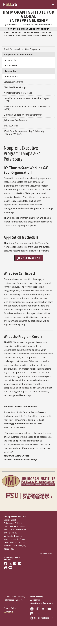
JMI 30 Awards (11, 125)
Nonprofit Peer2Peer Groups (18, 92)
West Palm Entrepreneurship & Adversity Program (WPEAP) (24, 132)
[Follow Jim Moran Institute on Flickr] (15, 580)
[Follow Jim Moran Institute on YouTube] (15, 576)
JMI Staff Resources (46, 553)
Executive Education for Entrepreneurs (23, 114)
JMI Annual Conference (15, 120)
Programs (16, 33)
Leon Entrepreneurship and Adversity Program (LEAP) (27, 100)
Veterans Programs (13, 81)
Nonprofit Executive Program (38, 33)
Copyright (8, 611)
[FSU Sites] (53, 4)
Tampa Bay (10, 70)
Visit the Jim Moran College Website (27, 28)
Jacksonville (10, 60)
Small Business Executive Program (21, 49)
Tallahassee (11, 65)
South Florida (11, 76)
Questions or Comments (41, 603)
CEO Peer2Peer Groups (15, 87)
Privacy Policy (10, 608)
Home (6, 33)
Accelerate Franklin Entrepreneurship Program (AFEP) (27, 108)
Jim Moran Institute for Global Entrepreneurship (28, 16)
